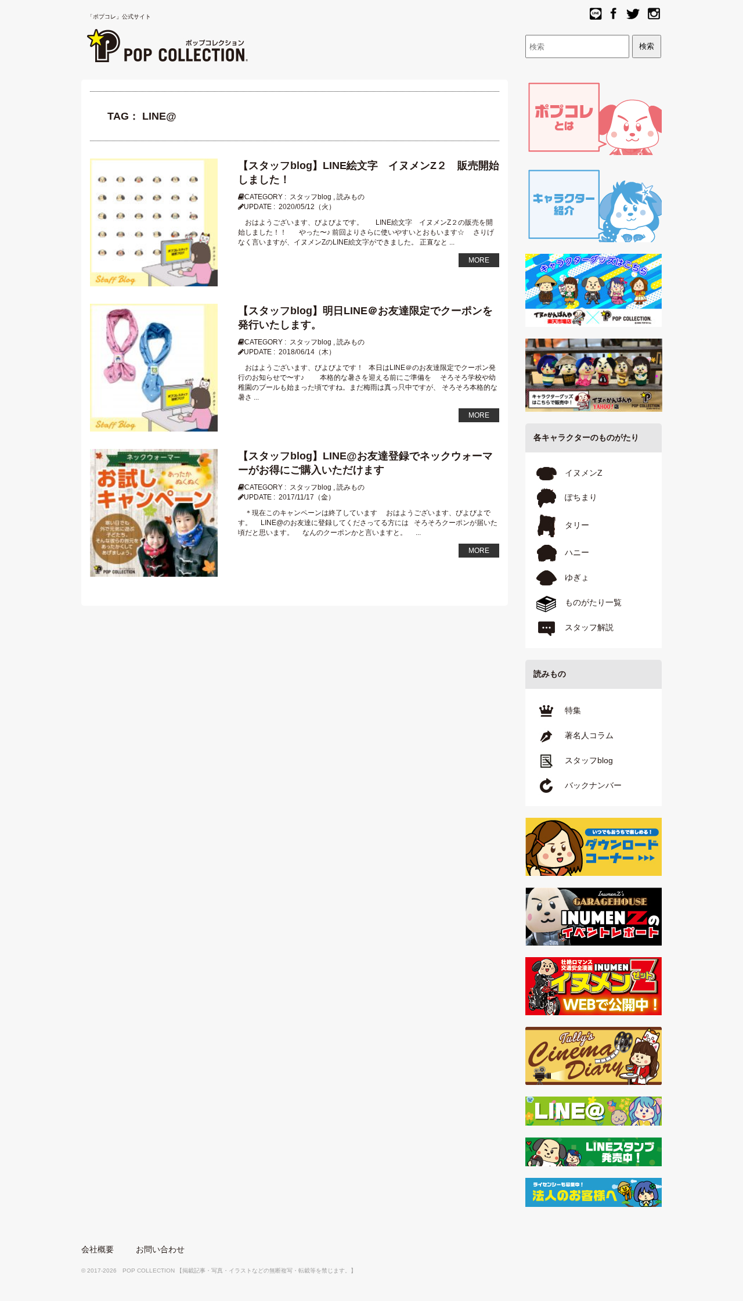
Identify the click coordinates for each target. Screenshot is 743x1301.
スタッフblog (310, 197)
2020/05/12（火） (307, 207)
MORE (478, 260)
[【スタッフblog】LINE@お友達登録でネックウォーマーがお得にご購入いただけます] (154, 512)
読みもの (351, 197)
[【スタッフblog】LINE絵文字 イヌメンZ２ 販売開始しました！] (154, 222)
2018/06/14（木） (307, 352)
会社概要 (97, 1249)
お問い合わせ (160, 1249)
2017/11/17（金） (307, 497)
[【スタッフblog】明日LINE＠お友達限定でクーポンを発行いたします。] (154, 367)
